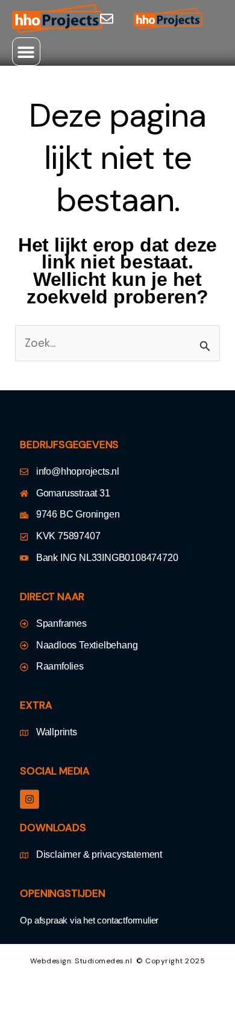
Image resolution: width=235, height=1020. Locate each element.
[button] (26, 51)
